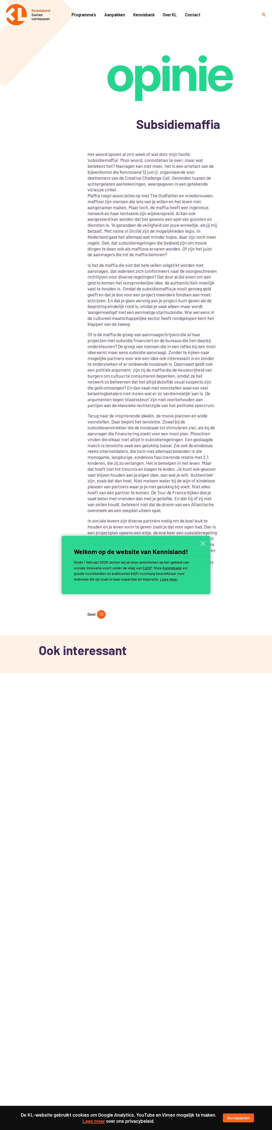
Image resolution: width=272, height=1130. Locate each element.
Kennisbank (172, 568)
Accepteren (238, 1118)
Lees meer (169, 579)
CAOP (147, 568)
